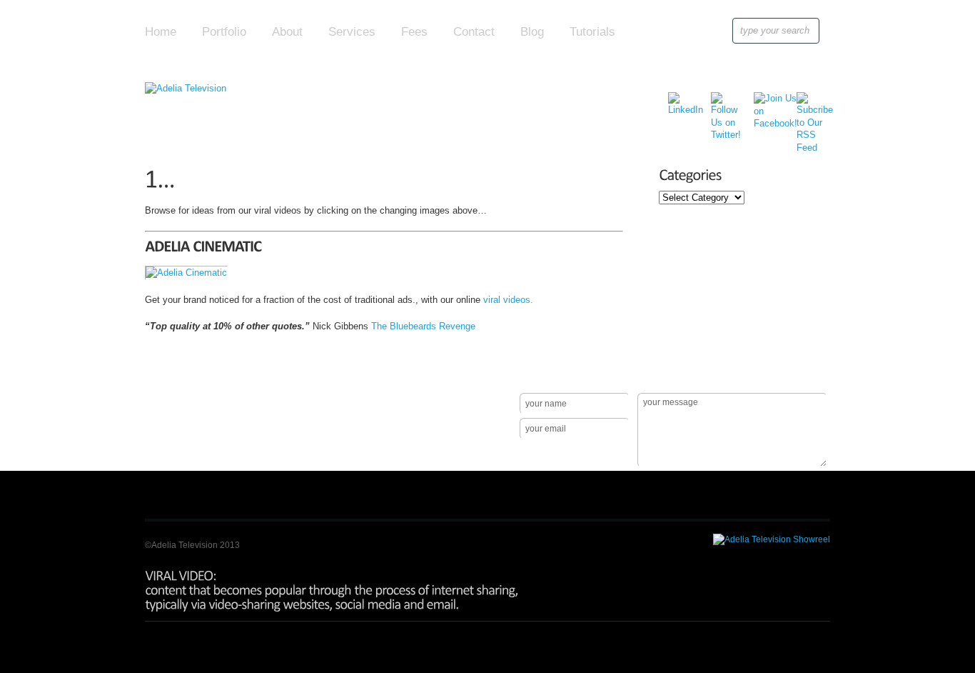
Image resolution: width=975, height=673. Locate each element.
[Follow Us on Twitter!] (722, 102)
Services (351, 32)
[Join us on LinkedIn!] (679, 102)
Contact (474, 32)
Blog (532, 32)
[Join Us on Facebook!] (765, 102)
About (287, 32)
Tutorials (592, 32)
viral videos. (508, 299)
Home (160, 32)
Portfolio (224, 32)
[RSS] (807, 102)
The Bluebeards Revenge (423, 326)
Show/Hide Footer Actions (810, 372)
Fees (414, 32)
